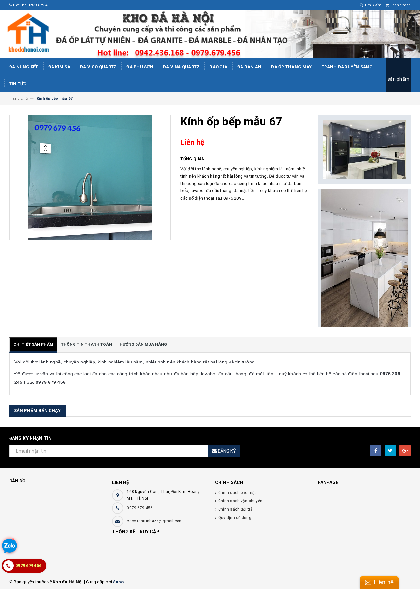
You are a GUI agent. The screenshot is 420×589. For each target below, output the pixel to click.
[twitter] (390, 450)
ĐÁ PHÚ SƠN (139, 66)
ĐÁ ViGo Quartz (98, 66)
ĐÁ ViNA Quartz (181, 66)
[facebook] (375, 450)
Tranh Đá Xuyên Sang (347, 66)
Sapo (118, 581)
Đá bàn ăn (249, 66)
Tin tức (18, 83)
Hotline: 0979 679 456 (32, 5)
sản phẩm (398, 79)
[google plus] (405, 450)
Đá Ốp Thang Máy (291, 66)
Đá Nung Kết (23, 66)
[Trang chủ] (210, 34)
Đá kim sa (59, 66)
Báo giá (218, 66)
